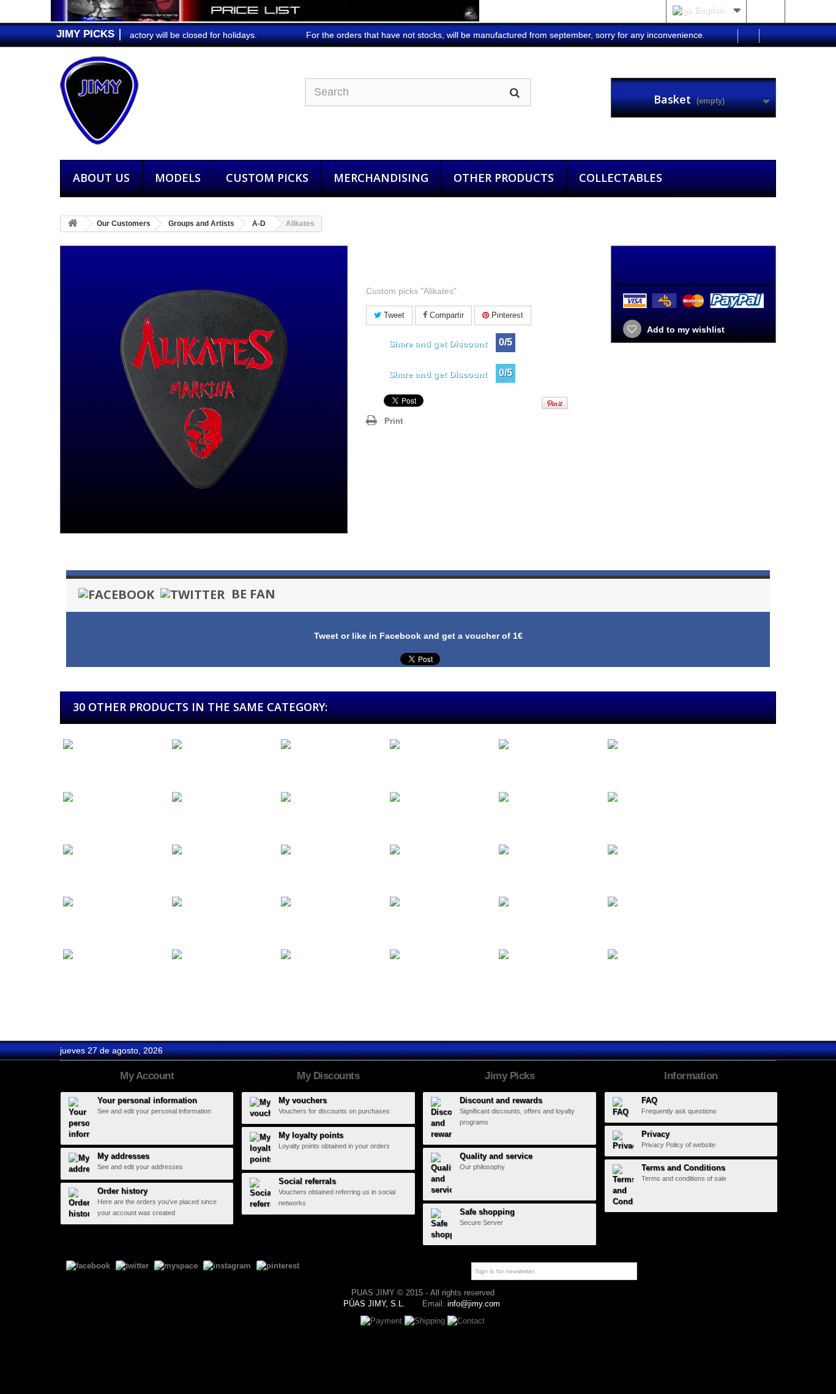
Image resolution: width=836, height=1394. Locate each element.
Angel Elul (407, 872)
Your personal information (147, 1100)
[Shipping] (426, 1320)
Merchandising (381, 177)
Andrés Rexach (91, 872)
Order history (122, 1191)
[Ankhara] (114, 902)
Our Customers (124, 223)
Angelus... (516, 872)
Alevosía (77, 767)
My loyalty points (310, 1135)
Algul (396, 767)
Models (178, 177)
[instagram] (227, 1265)
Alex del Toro (194, 767)
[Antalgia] (441, 902)
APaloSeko (82, 977)
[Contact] (466, 1320)
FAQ (649, 1100)
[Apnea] (332, 954)
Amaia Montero (199, 820)
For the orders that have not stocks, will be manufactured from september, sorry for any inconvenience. (484, 35)
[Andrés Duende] (659, 797)
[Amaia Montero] (223, 797)
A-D (259, 223)
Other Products (503, 177)
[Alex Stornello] (332, 745)
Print (393, 421)
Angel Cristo (193, 872)
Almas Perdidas (527, 767)
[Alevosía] (114, 745)
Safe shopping (487, 1211)
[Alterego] (659, 745)
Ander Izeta (410, 820)
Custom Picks (267, 177)
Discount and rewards (501, 1100)
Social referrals (307, 1181)
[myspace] (176, 1265)
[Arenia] (550, 954)
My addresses (123, 1156)
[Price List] (265, 10)
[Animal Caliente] (659, 850)
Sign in (765, 10)
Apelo (180, 977)
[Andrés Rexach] (114, 850)
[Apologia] (441, 954)
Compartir (445, 315)
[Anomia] (332, 902)
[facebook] (88, 1265)
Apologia (404, 977)
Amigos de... (303, 820)
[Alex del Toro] (223, 745)
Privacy (655, 1134)
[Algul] (441, 745)
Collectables (620, 177)
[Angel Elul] (441, 850)
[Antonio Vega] (659, 902)
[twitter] (132, 1265)
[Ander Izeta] (441, 797)
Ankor (181, 924)
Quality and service (496, 1156)
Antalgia (403, 924)
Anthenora (516, 924)
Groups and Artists (201, 223)
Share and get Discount (438, 343)
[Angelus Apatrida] (550, 850)
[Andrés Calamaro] (550, 797)
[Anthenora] (550, 902)
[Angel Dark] (332, 850)
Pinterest (506, 315)
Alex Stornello (305, 767)
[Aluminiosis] (114, 797)
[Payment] (382, 1320)
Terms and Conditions (683, 1167)
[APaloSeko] (114, 954)
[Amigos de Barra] (332, 797)
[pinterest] (277, 1265)
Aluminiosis (83, 820)
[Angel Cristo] (223, 850)
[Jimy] (173, 100)
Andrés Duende (636, 820)
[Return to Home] (72, 224)
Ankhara (77, 924)
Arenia (508, 977)
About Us (101, 177)
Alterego (621, 767)
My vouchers (302, 1100)
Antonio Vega (631, 924)
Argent (618, 977)
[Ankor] (223, 902)
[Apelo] (223, 954)
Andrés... (514, 820)
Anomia (293, 924)
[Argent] (659, 954)
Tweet (393, 315)
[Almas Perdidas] (550, 745)
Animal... (622, 872)
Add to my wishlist (685, 329)
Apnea (291, 977)
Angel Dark (300, 872)
